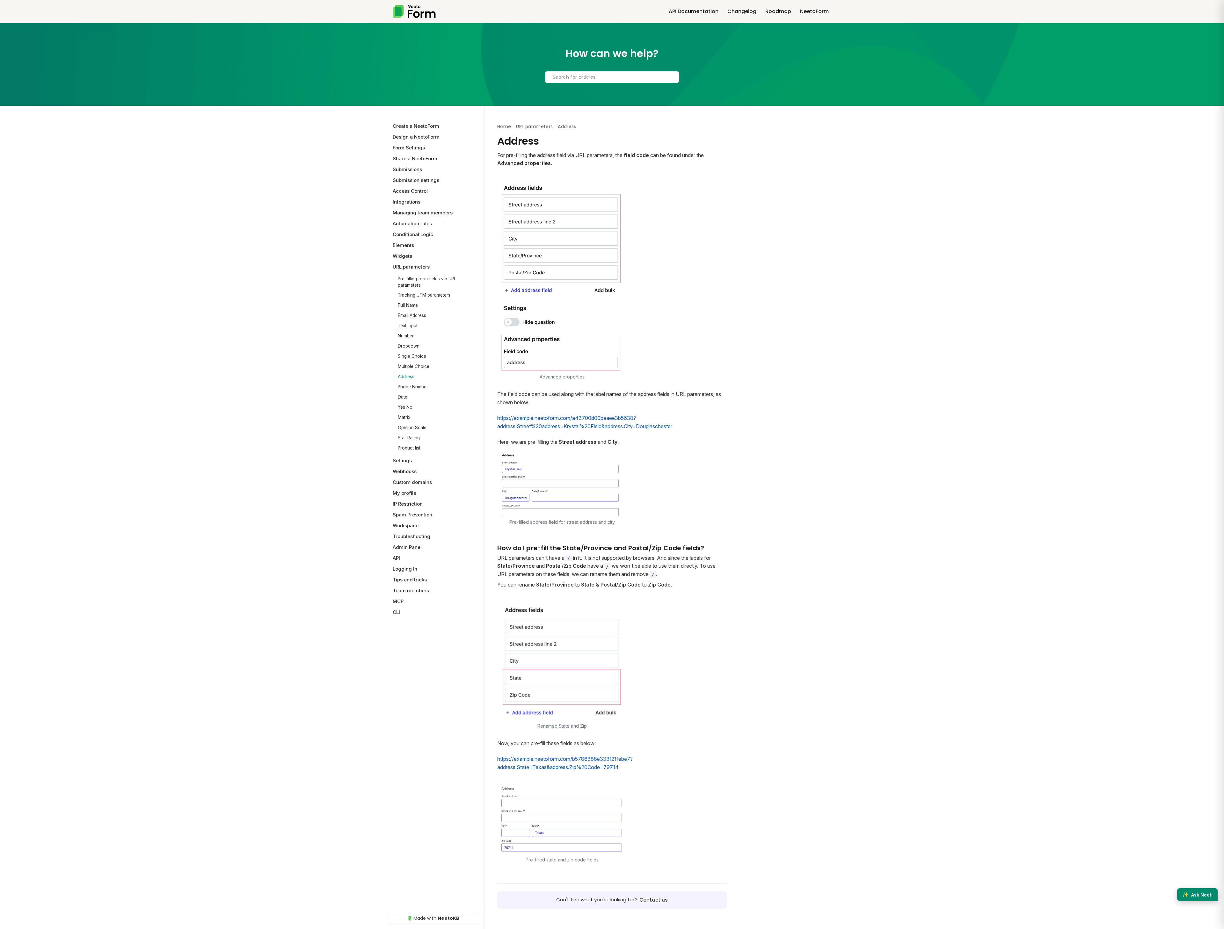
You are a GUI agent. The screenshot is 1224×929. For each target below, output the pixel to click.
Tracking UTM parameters (424, 295)
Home (504, 126)
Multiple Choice (413, 366)
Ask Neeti (1197, 894)
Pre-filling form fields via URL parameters (427, 282)
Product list (409, 447)
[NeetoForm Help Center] (414, 11)
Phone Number (413, 386)
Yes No (405, 407)
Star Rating (409, 437)
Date (402, 397)
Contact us (653, 900)
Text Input (408, 325)
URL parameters (534, 126)
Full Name (408, 305)
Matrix (404, 417)
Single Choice (412, 356)
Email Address (412, 315)
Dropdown (408, 346)
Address (406, 376)
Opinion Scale (412, 427)
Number (406, 335)
